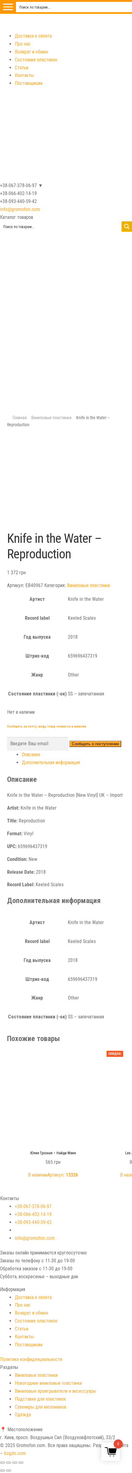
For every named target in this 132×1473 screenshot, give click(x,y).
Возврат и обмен (31, 52)
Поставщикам (28, 83)
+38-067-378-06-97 (33, 1206)
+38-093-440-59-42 (33, 1222)
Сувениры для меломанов (40, 1407)
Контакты (24, 75)
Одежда (23, 1414)
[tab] (73, 755)
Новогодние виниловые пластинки (48, 1383)
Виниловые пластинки (51, 417)
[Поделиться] (8, 1463)
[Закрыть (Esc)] (2, 1463)
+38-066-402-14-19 (33, 1214)
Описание (31, 754)
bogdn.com (15, 1453)
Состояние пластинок (36, 60)
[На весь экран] (14, 1463)
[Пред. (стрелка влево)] (2, 1470)
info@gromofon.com (20, 209)
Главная (20, 417)
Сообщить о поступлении (95, 744)
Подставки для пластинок (40, 1399)
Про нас (23, 44)
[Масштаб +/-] (20, 1463)
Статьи (21, 68)
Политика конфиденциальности (31, 1359)
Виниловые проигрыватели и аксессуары (55, 1391)
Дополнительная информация (51, 762)
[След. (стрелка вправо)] (8, 1470)
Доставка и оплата (33, 36)
